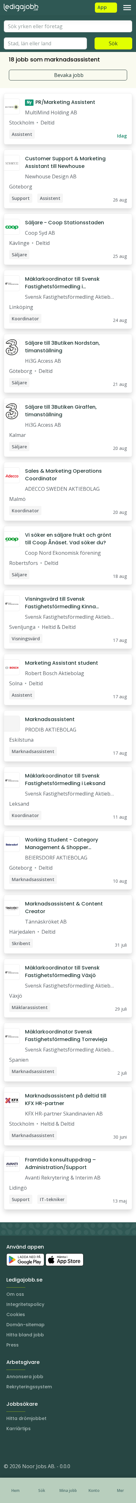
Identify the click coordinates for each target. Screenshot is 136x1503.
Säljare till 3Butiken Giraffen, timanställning (61, 410)
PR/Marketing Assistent (61, 102)
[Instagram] (9, 1447)
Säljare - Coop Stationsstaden (64, 222)
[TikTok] (47, 1447)
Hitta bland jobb (25, 1335)
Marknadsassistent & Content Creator (64, 907)
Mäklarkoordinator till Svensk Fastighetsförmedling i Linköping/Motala (62, 283)
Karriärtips (18, 1428)
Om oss (15, 1294)
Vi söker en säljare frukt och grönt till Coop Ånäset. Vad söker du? (68, 538)
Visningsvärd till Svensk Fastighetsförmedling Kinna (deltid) (60, 603)
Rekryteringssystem (29, 1387)
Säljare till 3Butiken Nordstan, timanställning (62, 346)
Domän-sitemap (25, 1324)
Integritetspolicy (25, 1304)
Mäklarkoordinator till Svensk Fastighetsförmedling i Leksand (65, 779)
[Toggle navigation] (127, 8)
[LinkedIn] (21, 1447)
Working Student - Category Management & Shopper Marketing (61, 843)
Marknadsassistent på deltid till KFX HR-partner (65, 1099)
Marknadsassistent (50, 719)
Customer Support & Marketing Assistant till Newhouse (65, 162)
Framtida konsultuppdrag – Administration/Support (60, 1163)
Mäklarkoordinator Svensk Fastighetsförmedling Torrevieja (66, 1035)
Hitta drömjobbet (26, 1418)
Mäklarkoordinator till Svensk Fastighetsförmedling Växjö (62, 971)
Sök (113, 43)
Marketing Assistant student (61, 663)
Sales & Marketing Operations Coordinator (63, 474)
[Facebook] (34, 1447)
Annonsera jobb (24, 1376)
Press (12, 1345)
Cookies (15, 1314)
